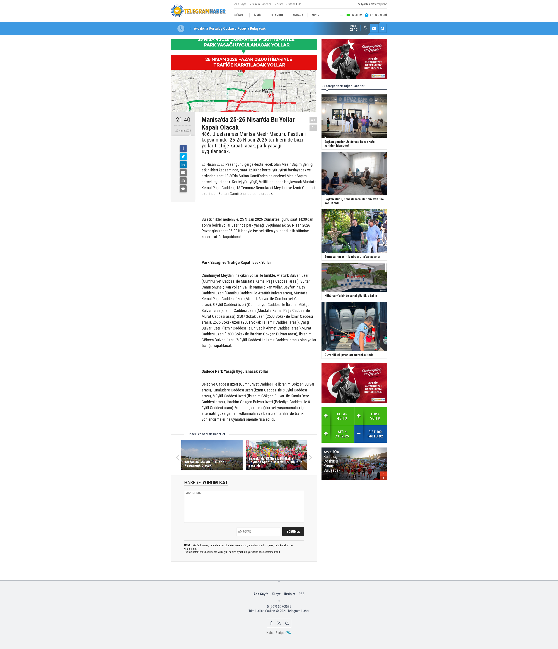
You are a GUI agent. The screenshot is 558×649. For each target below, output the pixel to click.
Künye (276, 594)
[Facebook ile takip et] (271, 623)
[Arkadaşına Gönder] (183, 172)
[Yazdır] (183, 180)
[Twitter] (183, 156)
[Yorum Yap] (183, 188)
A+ (313, 120)
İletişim (289, 594)
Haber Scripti (275, 633)
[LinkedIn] (183, 164)
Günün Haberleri (262, 4)
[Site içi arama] (382, 28)
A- (313, 128)
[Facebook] (183, 148)
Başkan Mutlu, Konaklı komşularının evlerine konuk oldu (236, 28)
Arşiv (280, 4)
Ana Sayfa (240, 4)
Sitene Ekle (294, 4)
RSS (302, 594)
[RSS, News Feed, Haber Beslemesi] (279, 623)
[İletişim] (374, 28)
